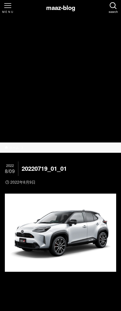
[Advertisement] (60, 79)
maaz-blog (60, 8)
